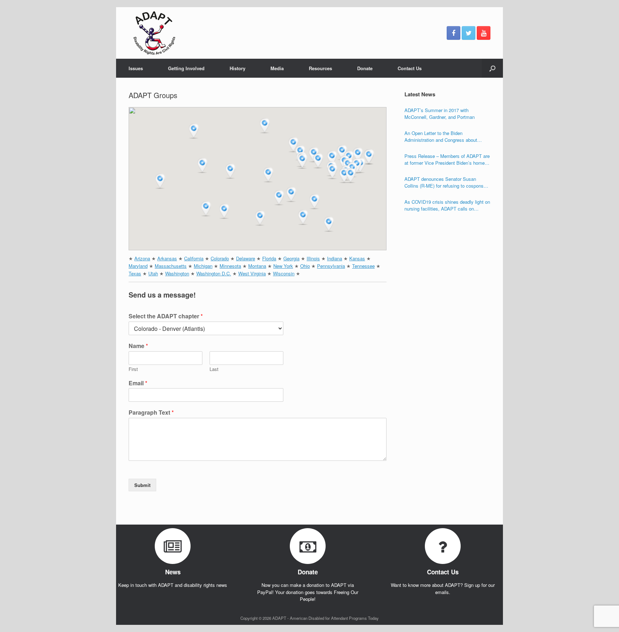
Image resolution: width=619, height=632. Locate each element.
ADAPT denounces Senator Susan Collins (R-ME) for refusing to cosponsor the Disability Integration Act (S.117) (446, 182)
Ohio (305, 265)
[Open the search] (492, 68)
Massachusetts (171, 265)
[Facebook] (453, 33)
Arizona (142, 258)
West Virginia (252, 273)
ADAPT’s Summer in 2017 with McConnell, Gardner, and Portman (439, 114)
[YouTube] (483, 33)
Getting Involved (186, 68)
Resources (320, 68)
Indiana (334, 258)
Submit (142, 485)
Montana (257, 265)
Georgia (291, 258)
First (133, 369)
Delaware (245, 258)
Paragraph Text (151, 412)
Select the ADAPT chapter (166, 316)
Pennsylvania (331, 265)
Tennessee (363, 265)
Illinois (313, 258)
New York (283, 265)
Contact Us (410, 68)
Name (138, 346)
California (193, 258)
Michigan (203, 265)
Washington (177, 273)
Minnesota (230, 265)
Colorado (220, 258)
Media (277, 68)
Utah (153, 273)
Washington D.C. (213, 273)
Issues (136, 68)
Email (138, 383)
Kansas (357, 258)
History (237, 68)
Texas (135, 273)
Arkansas (167, 258)
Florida (269, 258)
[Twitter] (468, 33)
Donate (365, 68)
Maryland (138, 265)
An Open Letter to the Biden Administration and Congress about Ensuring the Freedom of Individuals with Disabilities (446, 137)
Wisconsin (283, 273)
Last (214, 369)
